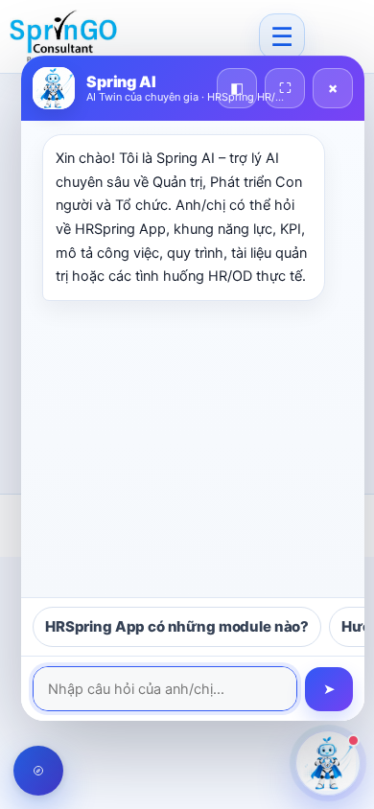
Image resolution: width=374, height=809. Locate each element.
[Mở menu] (282, 36)
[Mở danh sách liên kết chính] (38, 771)
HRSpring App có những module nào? (177, 626)
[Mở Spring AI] (328, 763)
